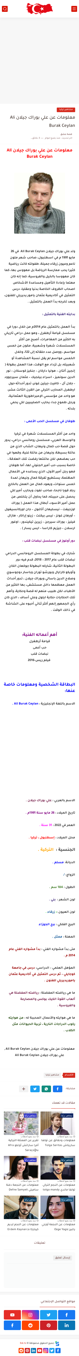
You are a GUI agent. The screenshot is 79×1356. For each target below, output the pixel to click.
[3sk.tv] (39, 8)
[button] (57, 1089)
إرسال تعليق (62, 1257)
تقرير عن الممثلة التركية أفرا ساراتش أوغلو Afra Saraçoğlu (23, 1145)
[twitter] (48, 1315)
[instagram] (30, 1315)
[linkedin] (66, 1325)
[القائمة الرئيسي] (74, 9)
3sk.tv (23, 1343)
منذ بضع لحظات (64, 1136)
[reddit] (30, 1325)
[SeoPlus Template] (57, 1343)
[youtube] (12, 1315)
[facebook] (66, 1315)
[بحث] (5, 9)
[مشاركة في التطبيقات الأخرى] (23, 1089)
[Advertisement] (39, 60)
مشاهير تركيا (66, 110)
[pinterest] (48, 1325)
